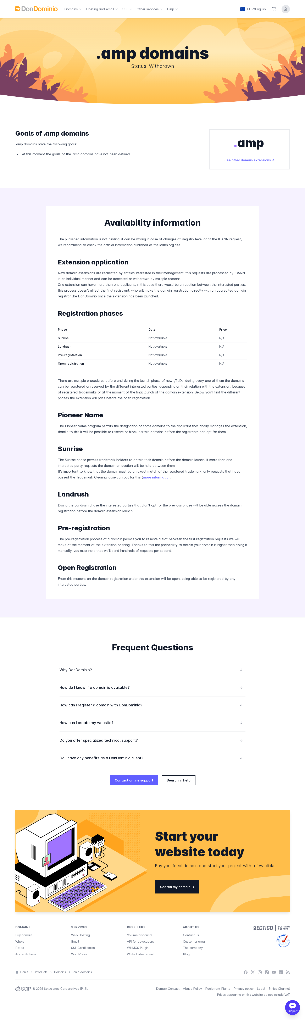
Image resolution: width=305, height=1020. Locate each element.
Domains (71, 9)
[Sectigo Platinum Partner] (271, 928)
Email (75, 941)
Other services (148, 9)
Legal (261, 989)
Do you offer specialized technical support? (151, 740)
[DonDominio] (36, 8)
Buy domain (23, 935)
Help (170, 9)
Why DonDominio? (151, 670)
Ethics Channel (279, 989)
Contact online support (134, 780)
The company (193, 948)
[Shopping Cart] (274, 9)
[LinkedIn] (281, 972)
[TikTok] (267, 972)
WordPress (79, 954)
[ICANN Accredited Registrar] (283, 940)
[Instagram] (260, 972)
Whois (19, 941)
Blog (186, 954)
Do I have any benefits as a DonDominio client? (151, 758)
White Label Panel (140, 954)
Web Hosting (80, 935)
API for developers (140, 941)
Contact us (191, 935)
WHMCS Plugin (138, 948)
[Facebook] (246, 972)
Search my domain (175, 887)
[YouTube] (274, 972)
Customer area (194, 941)
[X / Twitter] (253, 972)
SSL (125, 9)
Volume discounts (139, 935)
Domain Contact (168, 989)
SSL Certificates (83, 948)
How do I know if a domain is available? (151, 687)
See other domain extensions (248, 160)
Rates (19, 948)
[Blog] (288, 972)
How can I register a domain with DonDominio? (151, 705)
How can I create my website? (151, 723)
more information (156, 477)
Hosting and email (100, 9)
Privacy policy (244, 989)
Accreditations (25, 954)
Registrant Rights (217, 989)
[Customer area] (286, 9)
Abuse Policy (192, 989)
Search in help (178, 780)
